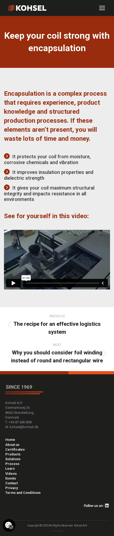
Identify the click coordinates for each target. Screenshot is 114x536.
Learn (10, 469)
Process (12, 464)
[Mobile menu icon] (102, 8)
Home (10, 440)
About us (12, 445)
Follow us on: (94, 506)
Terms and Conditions (23, 493)
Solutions (12, 459)
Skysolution (58, 531)
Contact (11, 483)
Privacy (11, 488)
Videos (11, 474)
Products (12, 454)
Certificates (15, 449)
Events (10, 478)
